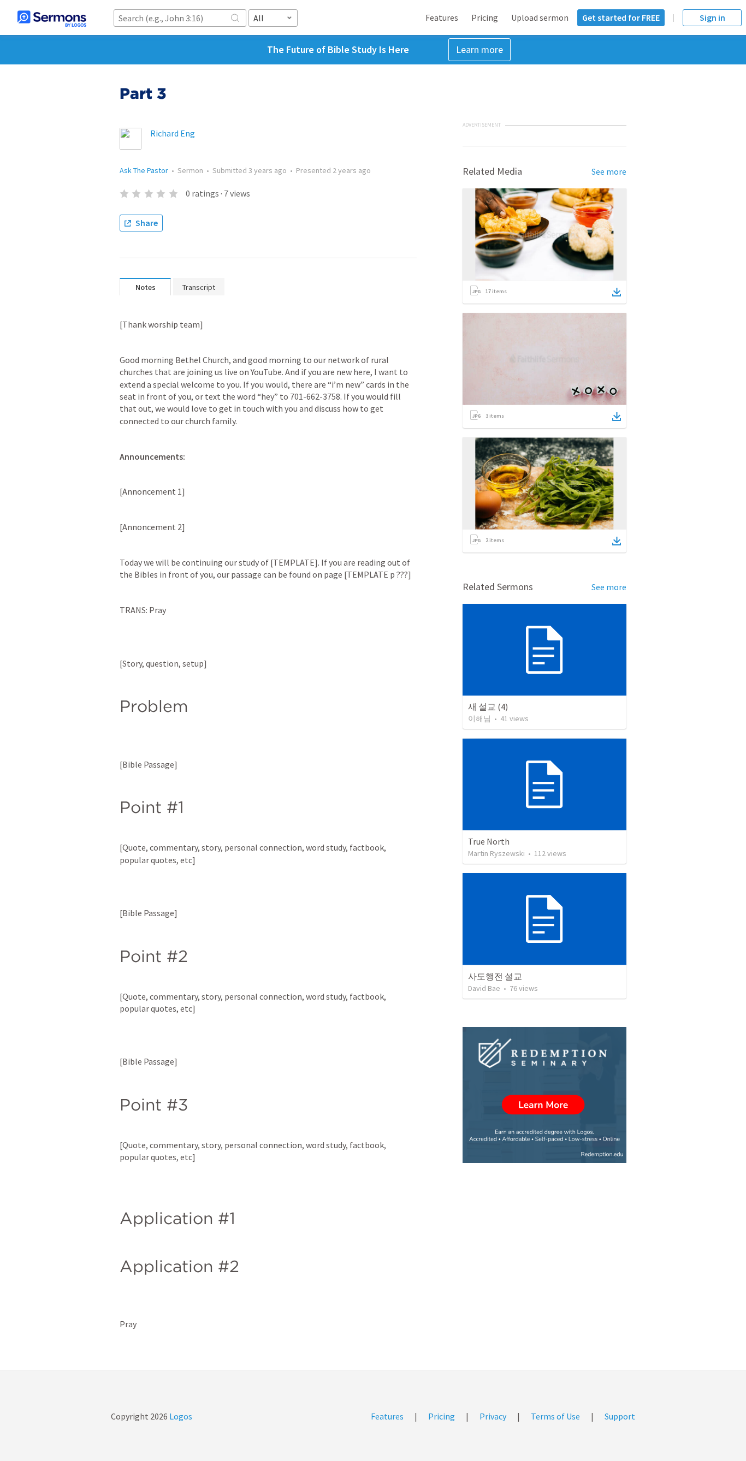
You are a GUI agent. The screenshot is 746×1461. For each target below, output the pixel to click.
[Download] (616, 292)
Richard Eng (172, 133)
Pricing (484, 17)
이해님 (479, 718)
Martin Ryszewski (496, 853)
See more (608, 171)
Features (441, 17)
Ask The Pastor (144, 170)
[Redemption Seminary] (544, 1095)
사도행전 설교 (495, 976)
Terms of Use (555, 1416)
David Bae (484, 988)
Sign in (712, 17)
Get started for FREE (621, 17)
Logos (180, 1416)
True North (489, 841)
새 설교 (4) (488, 706)
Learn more (479, 49)
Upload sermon (540, 17)
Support (620, 1416)
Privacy (492, 1416)
